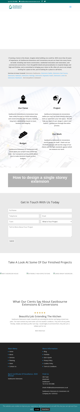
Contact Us (12, 366)
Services (12, 357)
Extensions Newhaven (15, 78)
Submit (12, 241)
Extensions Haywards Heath (44, 75)
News (11, 363)
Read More (45, 409)
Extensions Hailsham (14, 75)
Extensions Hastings (28, 75)
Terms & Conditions (50, 366)
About (11, 354)
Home (11, 351)
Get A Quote (48, 357)
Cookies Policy (48, 363)
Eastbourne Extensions (15, 379)
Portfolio (46, 354)
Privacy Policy (48, 360)
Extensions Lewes (59, 75)
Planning (12, 360)
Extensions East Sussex (60, 73)
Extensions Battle (46, 73)
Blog (45, 351)
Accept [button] (37, 409)
